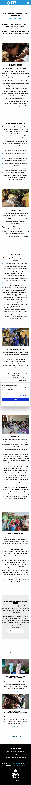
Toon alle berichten (15, 736)
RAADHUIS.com (20, 765)
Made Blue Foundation (14, 763)
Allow (15, 399)
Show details (23, 395)
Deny (15, 403)
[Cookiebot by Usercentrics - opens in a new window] (19, 380)
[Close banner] (28, 380)
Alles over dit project (15, 631)
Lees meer (15, 691)
